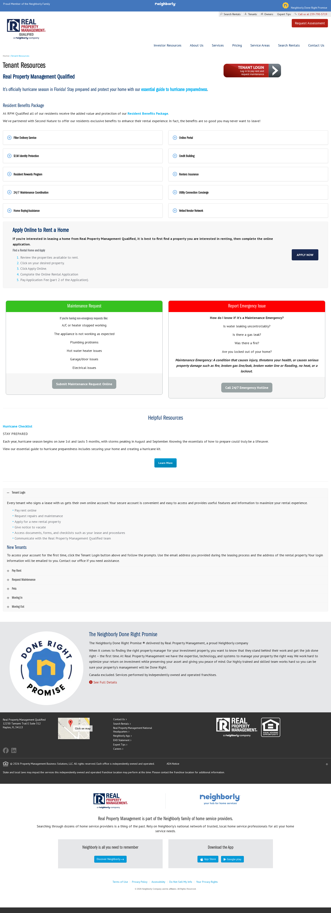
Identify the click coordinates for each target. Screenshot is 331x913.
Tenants (252, 14)
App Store (209, 859)
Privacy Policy (139, 882)
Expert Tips (284, 14)
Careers (117, 748)
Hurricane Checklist (17, 426)
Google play (233, 859)
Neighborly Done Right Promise (309, 7)
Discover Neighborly (108, 859)
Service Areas (260, 45)
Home (6, 55)
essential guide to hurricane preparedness (174, 89)
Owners (268, 14)
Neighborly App (121, 735)
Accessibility (158, 882)
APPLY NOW (305, 255)
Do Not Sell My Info (180, 882)
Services (218, 45)
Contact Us (316, 45)
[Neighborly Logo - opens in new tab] (231, 799)
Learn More (165, 463)
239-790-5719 (318, 14)
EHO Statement (121, 740)
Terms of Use (120, 882)
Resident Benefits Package (148, 113)
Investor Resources (167, 45)
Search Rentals (232, 14)
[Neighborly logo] (165, 4)
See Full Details (105, 682)
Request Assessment (310, 23)
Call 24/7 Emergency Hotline (246, 387)
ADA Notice (173, 763)
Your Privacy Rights (207, 882)
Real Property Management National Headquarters (132, 729)
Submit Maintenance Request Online (84, 384)
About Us (196, 45)
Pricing (237, 45)
